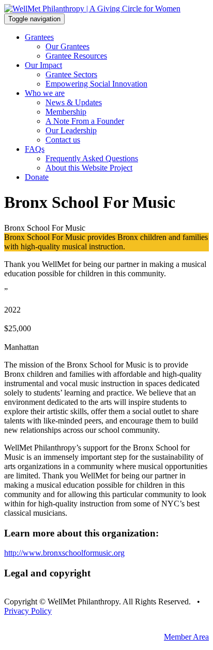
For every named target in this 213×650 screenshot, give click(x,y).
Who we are (45, 93)
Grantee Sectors (71, 74)
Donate (37, 177)
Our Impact (43, 65)
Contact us (62, 139)
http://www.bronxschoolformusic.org (64, 552)
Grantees (39, 37)
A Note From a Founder (84, 121)
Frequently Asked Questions (91, 158)
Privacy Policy (28, 610)
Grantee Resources (76, 55)
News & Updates (73, 102)
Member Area (186, 636)
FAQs (34, 149)
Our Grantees (67, 46)
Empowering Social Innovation (96, 83)
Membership (65, 111)
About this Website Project (88, 167)
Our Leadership (71, 130)
